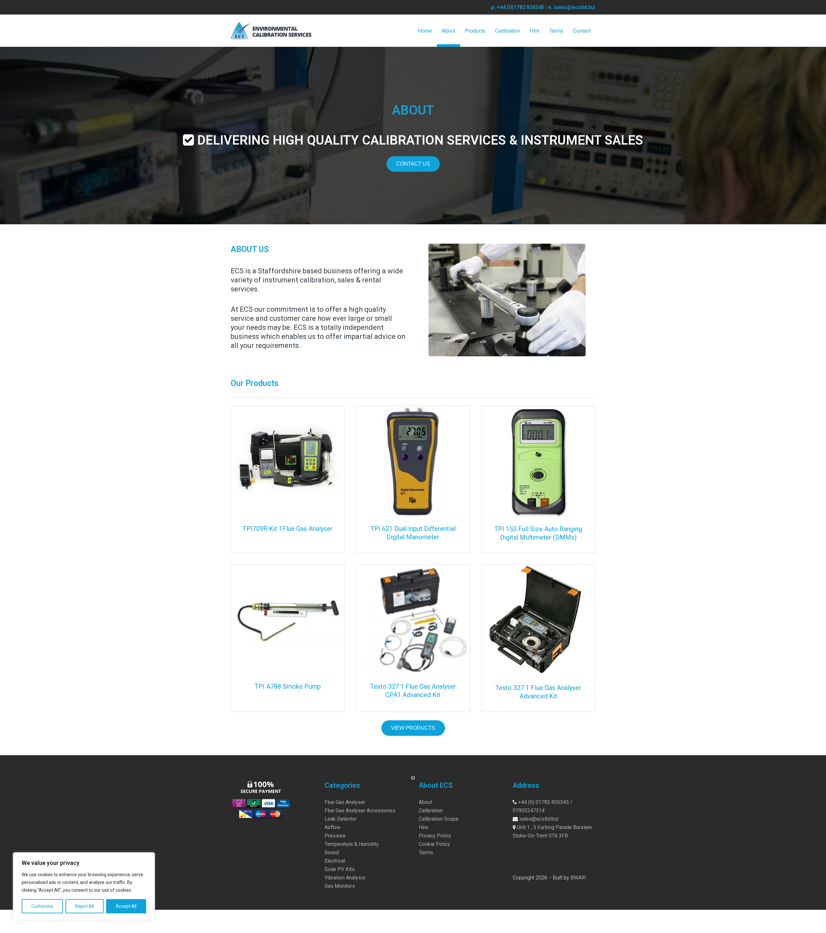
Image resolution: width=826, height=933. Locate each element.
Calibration (507, 30)
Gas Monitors (340, 886)
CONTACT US (413, 164)
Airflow (332, 827)
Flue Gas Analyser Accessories (360, 810)
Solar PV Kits (340, 869)
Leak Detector (341, 819)
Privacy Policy (435, 836)
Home (425, 30)
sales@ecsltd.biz (539, 819)
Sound (332, 852)
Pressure (335, 836)
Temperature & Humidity (352, 844)
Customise (42, 906)
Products (475, 30)
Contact (581, 30)
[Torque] (507, 300)
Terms (556, 30)
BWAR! (578, 878)
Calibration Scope (438, 819)
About (448, 30)
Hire (534, 30)
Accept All (126, 906)
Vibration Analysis (345, 878)
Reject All (84, 906)
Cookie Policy (434, 844)
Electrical (335, 861)
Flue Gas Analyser (345, 802)
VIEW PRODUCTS (413, 728)
